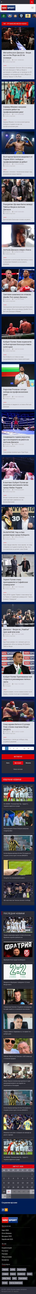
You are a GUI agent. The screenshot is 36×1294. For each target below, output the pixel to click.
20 (23, 1187)
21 (27, 1187)
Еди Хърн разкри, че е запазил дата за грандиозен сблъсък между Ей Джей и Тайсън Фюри (16, 644)
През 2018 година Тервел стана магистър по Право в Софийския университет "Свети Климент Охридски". (17, 597)
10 (9, 1183)
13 (23, 1183)
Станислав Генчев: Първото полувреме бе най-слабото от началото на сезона (18, 1008)
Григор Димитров (16, 1283)
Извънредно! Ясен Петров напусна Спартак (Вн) (16, 830)
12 (18, 1183)
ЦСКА (13, 1269)
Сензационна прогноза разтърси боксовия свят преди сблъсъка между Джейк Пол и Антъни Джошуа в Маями (18, 309)
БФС (14, 1278)
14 (27, 1183)
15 (32, 1183)
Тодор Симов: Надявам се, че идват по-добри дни (17, 1033)
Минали (28, 763)
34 (28, 748)
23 (4, 1192)
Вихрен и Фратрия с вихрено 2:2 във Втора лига (17, 983)
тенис (30, 1274)
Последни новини (14, 913)
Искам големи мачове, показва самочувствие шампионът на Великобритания (13, 500)
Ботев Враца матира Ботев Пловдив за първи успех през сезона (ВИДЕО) (17, 854)
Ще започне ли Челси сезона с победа (17, 900)
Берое (13, 1274)
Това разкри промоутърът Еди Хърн (15, 452)
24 (9, 1192)
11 (13, 1183)
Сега (7, 763)
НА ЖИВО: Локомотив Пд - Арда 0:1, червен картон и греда (16, 805)
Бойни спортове (10, 62)
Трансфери (22, 1278)
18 (13, 1187)
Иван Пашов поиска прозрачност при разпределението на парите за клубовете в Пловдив (17, 1083)
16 (4, 1187)
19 (18, 1187)
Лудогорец (21, 1269)
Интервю (8, 686)
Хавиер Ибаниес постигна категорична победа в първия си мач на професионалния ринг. (16, 124)
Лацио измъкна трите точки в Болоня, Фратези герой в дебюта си (17, 936)
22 (32, 1187)
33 (24, 748)
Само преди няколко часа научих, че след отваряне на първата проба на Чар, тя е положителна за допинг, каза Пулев (17, 547)
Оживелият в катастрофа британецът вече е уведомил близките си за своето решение (18, 262)
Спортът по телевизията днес (14, 878)
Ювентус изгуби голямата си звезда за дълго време (17, 1134)
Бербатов (21, 1274)
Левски (5, 1269)
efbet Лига (6, 1278)
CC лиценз (15, 1291)
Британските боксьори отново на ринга (16, 219)
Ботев (5, 1283)
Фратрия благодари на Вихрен (14, 960)
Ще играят (18, 763)
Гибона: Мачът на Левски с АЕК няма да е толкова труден (18, 1057)
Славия (5, 1274)
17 (9, 1187)
